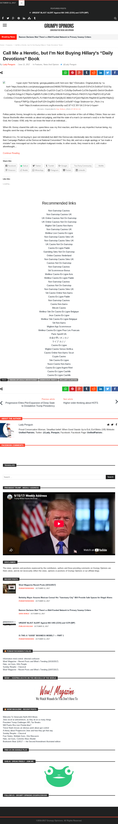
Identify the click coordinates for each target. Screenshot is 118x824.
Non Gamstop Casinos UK (59, 214)
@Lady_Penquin (51, 432)
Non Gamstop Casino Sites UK (59, 237)
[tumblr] (86, 72)
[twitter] (107, 72)
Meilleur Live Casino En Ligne (59, 233)
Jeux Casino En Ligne (59, 315)
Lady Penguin (9, 64)
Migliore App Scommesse (59, 326)
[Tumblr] (34, 18)
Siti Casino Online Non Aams (59, 293)
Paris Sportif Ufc (59, 334)
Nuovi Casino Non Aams (59, 364)
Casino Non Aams (59, 304)
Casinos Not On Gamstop (59, 263)
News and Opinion (51, 64)
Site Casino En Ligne (59, 360)
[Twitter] (8, 18)
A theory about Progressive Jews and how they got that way (28, 731)
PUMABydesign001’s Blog (19, 651)
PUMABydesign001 (27, 588)
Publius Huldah (26, 626)
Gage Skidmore (61, 109)
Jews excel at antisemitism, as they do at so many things (27, 720)
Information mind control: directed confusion (21, 659)
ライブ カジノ (59, 341)
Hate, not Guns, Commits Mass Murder (19, 739)
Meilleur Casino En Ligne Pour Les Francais (59, 330)
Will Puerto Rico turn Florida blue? (17, 725)
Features (9, 45)
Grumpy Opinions (59, 26)
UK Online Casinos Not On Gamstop (59, 218)
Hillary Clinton (68, 380)
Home (2, 45)
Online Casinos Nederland (59, 255)
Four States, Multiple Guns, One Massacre (21, 736)
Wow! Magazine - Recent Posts (21, 709)
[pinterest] (72, 72)
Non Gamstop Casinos (59, 210)
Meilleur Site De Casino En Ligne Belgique (59, 311)
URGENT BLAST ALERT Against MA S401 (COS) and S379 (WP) (60, 13)
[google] (79, 72)
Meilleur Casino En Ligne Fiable (59, 278)
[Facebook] (2, 18)
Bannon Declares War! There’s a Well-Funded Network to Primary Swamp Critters (55, 37)
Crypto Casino (59, 356)
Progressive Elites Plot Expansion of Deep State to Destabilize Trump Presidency (30, 402)
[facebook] (115, 72)
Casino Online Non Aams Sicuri (59, 352)
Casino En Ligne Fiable (59, 248)
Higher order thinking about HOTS (80, 401)
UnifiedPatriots (94, 432)
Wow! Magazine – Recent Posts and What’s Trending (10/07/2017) (30, 670)
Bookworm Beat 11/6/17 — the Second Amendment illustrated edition (31, 741)
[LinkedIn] (24, 18)
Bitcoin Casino (59, 308)
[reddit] (93, 72)
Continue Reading (11, 153)
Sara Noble (24, 613)
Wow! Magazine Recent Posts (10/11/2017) (37, 585)
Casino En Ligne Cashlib (59, 371)
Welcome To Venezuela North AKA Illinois (20, 717)
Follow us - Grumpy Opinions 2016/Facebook (25, 795)
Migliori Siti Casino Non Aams (59, 225)
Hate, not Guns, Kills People (15, 664)
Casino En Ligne (59, 345)
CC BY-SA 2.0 (75, 109)
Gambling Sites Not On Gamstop (59, 252)
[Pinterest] (18, 18)
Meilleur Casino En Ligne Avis (59, 274)
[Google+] (13, 18)
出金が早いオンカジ (59, 338)
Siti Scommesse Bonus (59, 270)
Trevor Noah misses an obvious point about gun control (26, 728)
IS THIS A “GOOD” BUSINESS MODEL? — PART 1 (41, 635)
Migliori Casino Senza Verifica (59, 349)
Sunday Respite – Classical (14, 667)
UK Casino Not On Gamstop (59, 244)
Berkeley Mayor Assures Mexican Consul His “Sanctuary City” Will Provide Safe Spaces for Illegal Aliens (65, 598)
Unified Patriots (26, 432)
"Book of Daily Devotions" (23, 380)
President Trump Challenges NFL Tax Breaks (22, 722)
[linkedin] (100, 72)
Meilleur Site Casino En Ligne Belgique (59, 319)
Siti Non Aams (59, 323)
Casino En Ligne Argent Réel (59, 367)
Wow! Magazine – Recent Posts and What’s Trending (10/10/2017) (30, 661)
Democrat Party (48, 380)
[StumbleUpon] (29, 18)
